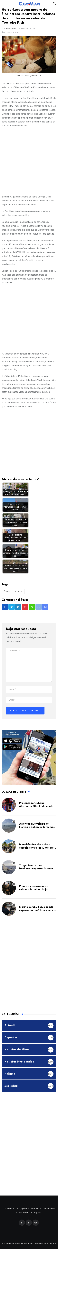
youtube (18, 596)
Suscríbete (10, 1213)
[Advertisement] (29, 165)
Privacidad (24, 1217)
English (37, 1217)
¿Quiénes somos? (29, 1213)
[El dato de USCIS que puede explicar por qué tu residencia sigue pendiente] (9, 913)
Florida (7, 596)
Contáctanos (49, 1213)
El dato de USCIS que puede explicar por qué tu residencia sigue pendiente (37, 914)
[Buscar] (54, 3)
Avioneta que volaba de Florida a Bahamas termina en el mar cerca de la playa (36, 831)
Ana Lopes (11, 33)
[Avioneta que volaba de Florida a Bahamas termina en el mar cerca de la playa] (9, 830)
